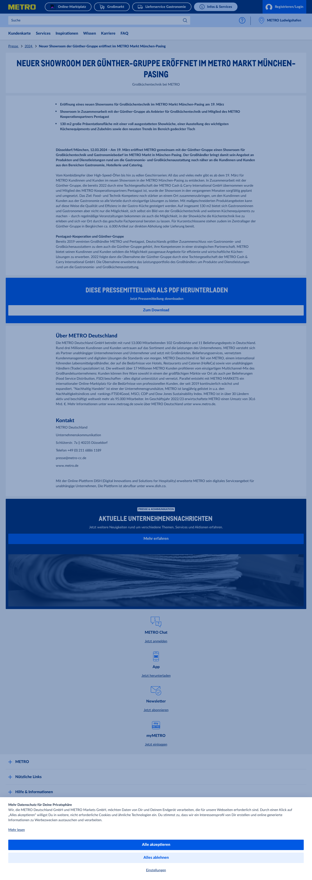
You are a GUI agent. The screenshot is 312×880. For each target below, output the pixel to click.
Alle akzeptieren (156, 845)
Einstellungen (156, 870)
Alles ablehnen (156, 858)
